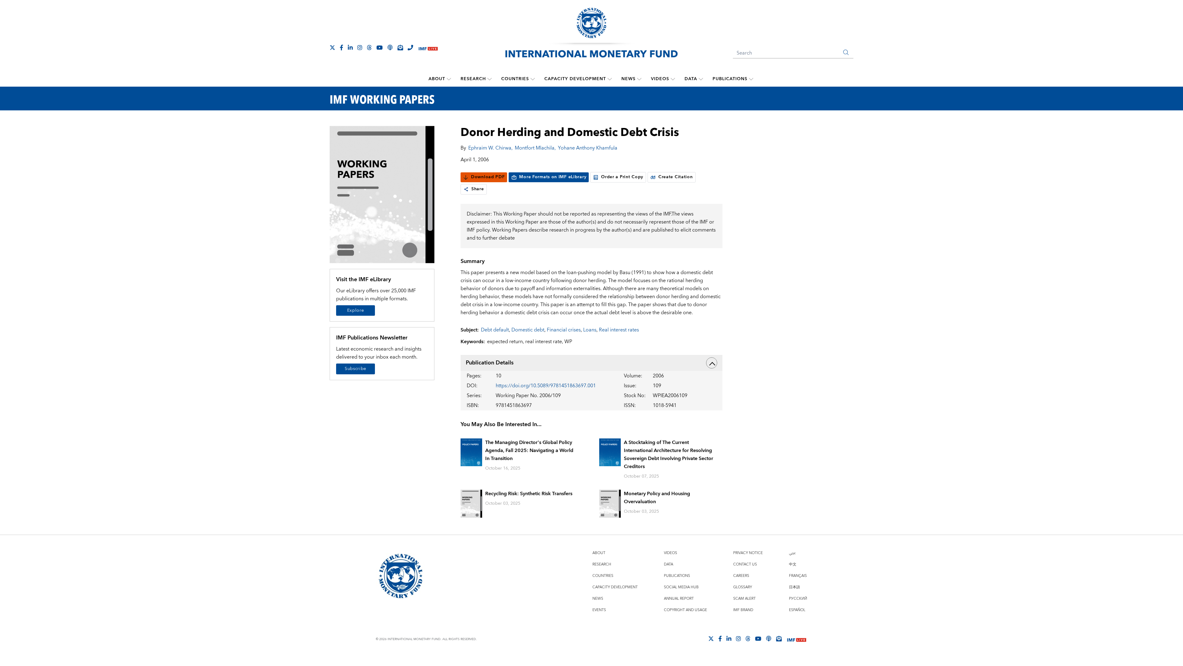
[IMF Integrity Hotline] (410, 47)
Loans (589, 330)
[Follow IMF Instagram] (359, 47)
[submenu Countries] (532, 79)
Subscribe (355, 368)
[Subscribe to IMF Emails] (400, 47)
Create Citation (675, 177)
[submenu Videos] (673, 79)
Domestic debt (527, 330)
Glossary (742, 587)
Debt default (495, 330)
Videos (660, 79)
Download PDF (488, 177)
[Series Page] (382, 194)
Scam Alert (744, 598)
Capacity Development (575, 79)
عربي (792, 553)
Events (599, 610)
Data (691, 79)
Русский (798, 598)
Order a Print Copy (622, 177)
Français (798, 576)
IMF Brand (743, 610)
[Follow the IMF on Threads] (369, 47)
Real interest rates (619, 330)
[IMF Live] (428, 48)
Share (477, 189)
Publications (730, 79)
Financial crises (564, 330)
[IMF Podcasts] (768, 638)
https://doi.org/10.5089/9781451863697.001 (546, 385)
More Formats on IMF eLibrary (552, 177)
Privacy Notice (748, 553)
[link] (466, 189)
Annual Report (679, 598)
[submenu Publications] (751, 79)
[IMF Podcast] (390, 47)
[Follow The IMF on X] (332, 47)
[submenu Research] (489, 79)
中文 (792, 564)
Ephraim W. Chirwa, (490, 148)
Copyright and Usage (685, 610)
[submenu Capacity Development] (609, 79)
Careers (741, 576)
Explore (355, 310)
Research (473, 79)
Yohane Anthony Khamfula (587, 148)
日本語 (794, 587)
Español (797, 610)
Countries (515, 79)
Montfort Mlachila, (535, 148)
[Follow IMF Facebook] (341, 47)
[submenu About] (449, 79)
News (628, 79)
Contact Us (745, 564)
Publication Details (490, 363)
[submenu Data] (701, 79)
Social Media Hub (681, 587)
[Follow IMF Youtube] (379, 47)
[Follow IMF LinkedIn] (350, 47)
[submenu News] (639, 79)
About (437, 79)
